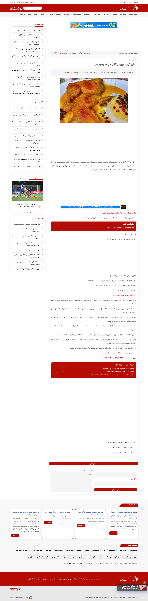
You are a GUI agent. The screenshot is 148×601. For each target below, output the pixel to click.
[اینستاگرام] (14, 8)
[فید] (21, 8)
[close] (144, 582)
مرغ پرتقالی (63, 166)
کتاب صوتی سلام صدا (21, 550)
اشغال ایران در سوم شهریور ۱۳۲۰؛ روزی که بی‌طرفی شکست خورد (26, 116)
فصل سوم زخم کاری (36, 550)
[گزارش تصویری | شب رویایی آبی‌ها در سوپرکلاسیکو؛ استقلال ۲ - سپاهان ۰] (27, 191)
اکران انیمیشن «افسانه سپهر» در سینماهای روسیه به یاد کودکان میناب (26, 123)
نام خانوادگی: (130, 470)
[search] (24, 8)
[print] (52, 53)
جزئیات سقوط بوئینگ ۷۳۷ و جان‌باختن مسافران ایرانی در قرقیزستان (90, 207)
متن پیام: (87, 470)
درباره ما (136, 2)
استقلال (87, 550)
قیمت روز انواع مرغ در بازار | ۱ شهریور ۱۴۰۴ (57, 512)
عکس (130, 2)
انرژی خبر (30, 557)
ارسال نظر (116, 490)
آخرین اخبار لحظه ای (42, 557)
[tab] (35, 178)
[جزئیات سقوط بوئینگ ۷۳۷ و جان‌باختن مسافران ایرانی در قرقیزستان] (123, 207)
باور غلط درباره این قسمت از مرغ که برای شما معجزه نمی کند (90, 513)
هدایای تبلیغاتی (56, 557)
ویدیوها (20, 178)
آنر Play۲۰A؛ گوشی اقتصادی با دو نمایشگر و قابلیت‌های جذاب (28, 263)
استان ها (97, 14)
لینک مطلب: (132, 442)
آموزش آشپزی (122, 550)
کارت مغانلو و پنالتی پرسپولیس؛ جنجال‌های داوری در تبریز (26, 71)
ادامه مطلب (113, 533)
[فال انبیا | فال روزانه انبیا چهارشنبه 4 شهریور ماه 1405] (142, 587)
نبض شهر (48, 550)
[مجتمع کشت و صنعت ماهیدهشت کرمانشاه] (93, 25)
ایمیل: (132, 479)
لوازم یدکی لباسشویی (110, 564)
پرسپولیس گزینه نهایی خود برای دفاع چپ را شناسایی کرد (28, 36)
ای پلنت (98, 564)
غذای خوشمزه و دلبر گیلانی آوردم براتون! (123, 512)
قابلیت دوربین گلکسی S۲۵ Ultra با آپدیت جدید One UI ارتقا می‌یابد (26, 230)
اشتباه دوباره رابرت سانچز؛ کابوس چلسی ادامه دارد (27, 154)
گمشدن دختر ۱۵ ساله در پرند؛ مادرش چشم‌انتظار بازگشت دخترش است (27, 43)
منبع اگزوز (117, 557)
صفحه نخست (133, 14)
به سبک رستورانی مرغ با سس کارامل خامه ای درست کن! (24, 513)
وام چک (109, 557)
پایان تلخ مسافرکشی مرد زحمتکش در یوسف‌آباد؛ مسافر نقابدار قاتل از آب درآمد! (27, 50)
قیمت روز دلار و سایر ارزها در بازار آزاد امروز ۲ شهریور (118, 368)
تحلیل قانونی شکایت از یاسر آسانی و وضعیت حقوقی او (26, 57)
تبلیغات (125, 2)
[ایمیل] (56, 53)
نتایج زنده (119, 2)
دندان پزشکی (82, 557)
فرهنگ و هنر (87, 14)
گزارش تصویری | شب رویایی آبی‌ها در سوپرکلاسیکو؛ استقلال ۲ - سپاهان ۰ (29, 206)
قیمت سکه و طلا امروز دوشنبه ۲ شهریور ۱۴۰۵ (120, 371)
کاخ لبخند (92, 557)
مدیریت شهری (77, 14)
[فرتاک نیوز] (128, 11)
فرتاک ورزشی (133, 550)
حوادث (42, 14)
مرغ (126, 453)
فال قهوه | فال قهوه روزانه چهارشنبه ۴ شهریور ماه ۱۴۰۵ (27, 160)
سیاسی (115, 14)
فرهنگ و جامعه (124, 53)
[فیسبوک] (17, 8)
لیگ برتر (79, 550)
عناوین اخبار (123, 14)
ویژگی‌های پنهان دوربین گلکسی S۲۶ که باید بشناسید (28, 270)
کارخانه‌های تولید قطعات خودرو (128, 564)
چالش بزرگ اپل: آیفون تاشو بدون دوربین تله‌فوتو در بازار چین (26, 237)
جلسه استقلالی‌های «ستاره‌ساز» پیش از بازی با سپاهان (28, 64)
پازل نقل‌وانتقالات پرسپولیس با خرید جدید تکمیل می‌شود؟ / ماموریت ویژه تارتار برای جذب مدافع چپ (26, 92)
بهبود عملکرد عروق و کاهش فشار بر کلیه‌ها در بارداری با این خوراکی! (26, 142)
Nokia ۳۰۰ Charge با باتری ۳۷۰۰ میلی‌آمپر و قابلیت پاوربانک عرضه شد (26, 256)
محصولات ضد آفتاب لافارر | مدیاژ (73, 564)
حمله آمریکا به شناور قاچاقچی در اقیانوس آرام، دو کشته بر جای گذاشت (27, 109)
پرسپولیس (96, 550)
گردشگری (58, 14)
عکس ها (36, 178)
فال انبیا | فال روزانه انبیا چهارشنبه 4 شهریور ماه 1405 (129, 587)
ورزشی (51, 14)
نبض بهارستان (69, 550)
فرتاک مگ (22, 14)
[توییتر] (11, 8)
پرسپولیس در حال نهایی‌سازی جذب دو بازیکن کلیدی (26, 30)
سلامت (36, 14)
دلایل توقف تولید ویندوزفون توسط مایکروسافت (27, 224)
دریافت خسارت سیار (69, 557)
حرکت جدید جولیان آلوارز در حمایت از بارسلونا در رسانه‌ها (27, 130)
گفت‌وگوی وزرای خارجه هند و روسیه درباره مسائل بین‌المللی (27, 167)
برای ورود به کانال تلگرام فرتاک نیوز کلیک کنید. (119, 358)
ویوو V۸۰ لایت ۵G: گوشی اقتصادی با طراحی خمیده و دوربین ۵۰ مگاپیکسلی (26, 244)
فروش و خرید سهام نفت (130, 557)
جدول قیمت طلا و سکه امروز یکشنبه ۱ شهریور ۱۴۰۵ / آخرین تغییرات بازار (112, 375)
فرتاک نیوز (126, 162)
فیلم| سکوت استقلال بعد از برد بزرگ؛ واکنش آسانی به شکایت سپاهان (26, 85)
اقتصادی (67, 14)
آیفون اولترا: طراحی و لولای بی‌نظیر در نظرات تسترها (26, 250)
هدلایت (100, 557)
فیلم (29, 14)
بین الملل (105, 14)
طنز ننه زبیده (58, 550)
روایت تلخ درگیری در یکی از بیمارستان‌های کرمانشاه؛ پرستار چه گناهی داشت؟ (26, 78)
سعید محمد (112, 550)
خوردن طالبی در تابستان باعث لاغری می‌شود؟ (120, 227)
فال (104, 550)
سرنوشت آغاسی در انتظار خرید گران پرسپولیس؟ (27, 136)
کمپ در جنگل (89, 564)
